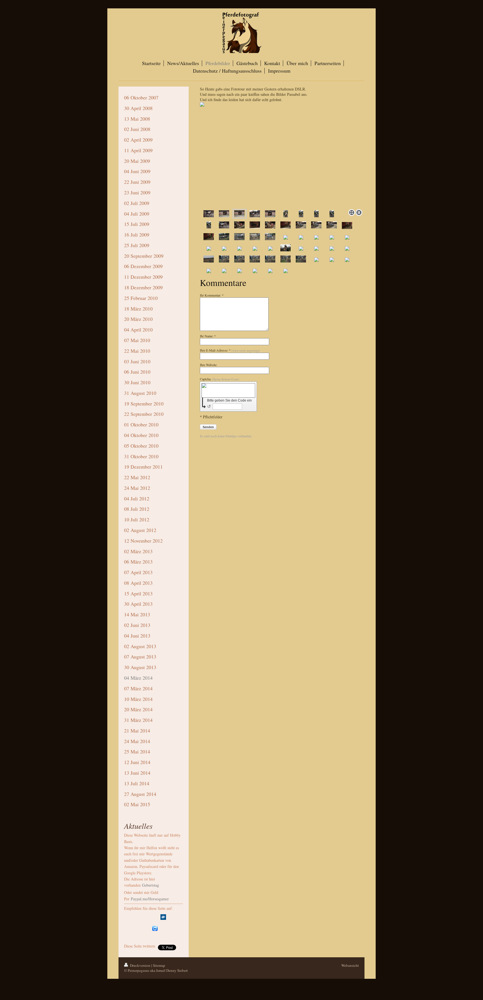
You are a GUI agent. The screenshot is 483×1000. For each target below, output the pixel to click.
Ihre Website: (208, 364)
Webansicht (350, 965)
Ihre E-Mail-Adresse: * (230, 350)
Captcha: (219, 379)
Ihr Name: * (208, 336)
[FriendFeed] (163, 928)
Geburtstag (150, 885)
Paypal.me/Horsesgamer (149, 898)
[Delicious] (138, 917)
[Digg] (146, 917)
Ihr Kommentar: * (212, 295)
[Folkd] (163, 917)
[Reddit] (155, 917)
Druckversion (140, 965)
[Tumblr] (146, 928)
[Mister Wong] (171, 917)
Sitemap (159, 965)
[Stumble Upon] (138, 928)
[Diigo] (155, 928)
